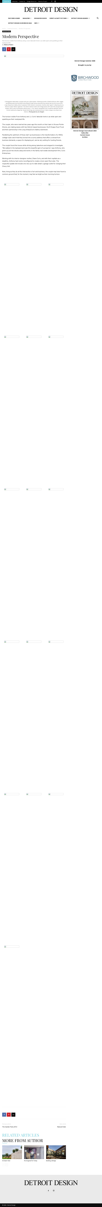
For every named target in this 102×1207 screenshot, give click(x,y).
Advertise (14, 1)
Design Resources (31, 1)
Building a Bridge (51, 1160)
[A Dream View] (12, 1152)
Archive (85, 137)
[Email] (13, 49)
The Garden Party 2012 (9, 1127)
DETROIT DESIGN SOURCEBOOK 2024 (20, 23)
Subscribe (6, 1)
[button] (97, 18)
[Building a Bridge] (56, 1152)
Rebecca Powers (8, 44)
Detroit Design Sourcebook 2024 (84, 131)
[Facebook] (51, 1)
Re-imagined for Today (30, 1160)
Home (4, 28)
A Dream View (6, 1160)
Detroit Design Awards (79, 18)
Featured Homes (12, 28)
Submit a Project (42, 1)
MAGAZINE (26, 18)
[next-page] (6, 1164)
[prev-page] (3, 1164)
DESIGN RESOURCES (40, 18)
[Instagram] (55, 1)
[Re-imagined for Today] (34, 1152)
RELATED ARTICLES (20, 1135)
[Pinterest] (9, 49)
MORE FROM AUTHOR (22, 1140)
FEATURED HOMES (14, 18)
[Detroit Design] (51, 9)
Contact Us (22, 1)
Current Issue (85, 135)
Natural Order (61, 1127)
